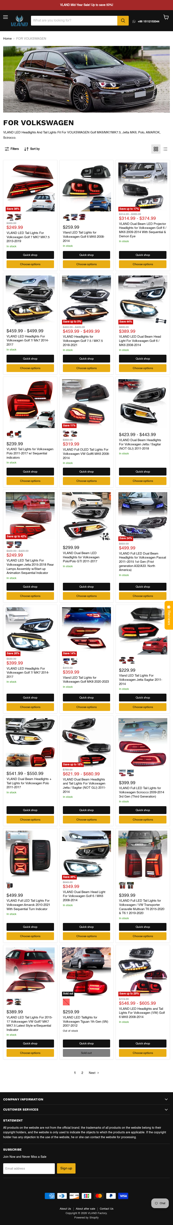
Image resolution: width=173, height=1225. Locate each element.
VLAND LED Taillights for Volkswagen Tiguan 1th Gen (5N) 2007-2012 (85, 1021)
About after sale (85, 1209)
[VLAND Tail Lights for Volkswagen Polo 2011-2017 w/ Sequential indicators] (30, 403)
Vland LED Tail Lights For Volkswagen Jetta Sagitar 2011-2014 (140, 679)
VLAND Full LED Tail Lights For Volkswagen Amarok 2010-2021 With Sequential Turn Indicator (28, 905)
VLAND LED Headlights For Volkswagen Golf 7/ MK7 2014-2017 (28, 672)
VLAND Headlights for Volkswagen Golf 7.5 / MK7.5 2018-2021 (83, 341)
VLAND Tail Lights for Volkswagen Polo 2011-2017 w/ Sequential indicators (30, 453)
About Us (65, 1209)
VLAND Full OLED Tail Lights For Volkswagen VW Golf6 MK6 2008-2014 (86, 453)
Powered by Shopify (86, 1217)
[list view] (165, 149)
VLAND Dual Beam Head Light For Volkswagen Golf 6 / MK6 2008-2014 (84, 896)
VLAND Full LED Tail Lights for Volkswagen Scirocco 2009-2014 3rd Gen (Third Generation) (141, 792)
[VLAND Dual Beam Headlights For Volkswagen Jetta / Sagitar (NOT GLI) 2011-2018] (142, 403)
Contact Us (107, 1209)
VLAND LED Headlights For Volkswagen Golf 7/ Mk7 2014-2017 (28, 340)
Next (92, 1073)
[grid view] (156, 149)
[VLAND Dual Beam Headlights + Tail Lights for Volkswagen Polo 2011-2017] (30, 742)
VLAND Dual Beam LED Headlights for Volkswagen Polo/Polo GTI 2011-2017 (81, 557)
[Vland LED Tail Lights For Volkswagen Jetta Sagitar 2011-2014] (142, 630)
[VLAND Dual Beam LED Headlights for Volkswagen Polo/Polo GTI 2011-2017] (86, 516)
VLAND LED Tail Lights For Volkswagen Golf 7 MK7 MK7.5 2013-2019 (28, 237)
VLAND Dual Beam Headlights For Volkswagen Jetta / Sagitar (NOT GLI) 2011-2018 (140, 444)
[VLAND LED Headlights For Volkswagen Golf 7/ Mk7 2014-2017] (30, 299)
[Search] (123, 21)
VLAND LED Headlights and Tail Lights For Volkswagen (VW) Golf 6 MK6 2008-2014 (142, 1013)
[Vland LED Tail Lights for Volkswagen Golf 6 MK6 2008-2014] (86, 187)
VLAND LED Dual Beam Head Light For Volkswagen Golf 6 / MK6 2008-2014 (140, 341)
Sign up (66, 1168)
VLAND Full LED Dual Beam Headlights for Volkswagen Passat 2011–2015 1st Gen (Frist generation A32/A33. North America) (142, 562)
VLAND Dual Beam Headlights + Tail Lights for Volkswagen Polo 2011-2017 (29, 783)
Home (7, 38)
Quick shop (30, 255)
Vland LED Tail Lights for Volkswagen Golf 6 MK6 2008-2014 (84, 236)
